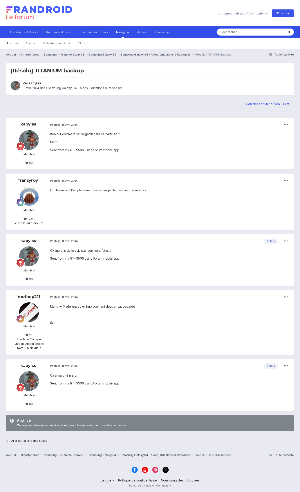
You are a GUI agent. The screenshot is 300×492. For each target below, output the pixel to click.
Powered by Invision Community (150, 485)
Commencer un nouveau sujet (267, 104)
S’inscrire (282, 13)
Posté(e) (64, 124)
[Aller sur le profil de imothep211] (29, 312)
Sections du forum (94, 32)
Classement (163, 32)
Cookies (193, 480)
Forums (12, 43)
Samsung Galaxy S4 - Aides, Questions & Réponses (85, 88)
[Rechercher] (289, 32)
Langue (106, 480)
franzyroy (28, 180)
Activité (142, 32)
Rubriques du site (58, 32)
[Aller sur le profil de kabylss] (15, 85)
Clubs (82, 43)
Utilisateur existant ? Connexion (241, 13)
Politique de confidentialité (137, 480)
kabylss (35, 83)
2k (30, 335)
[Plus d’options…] (286, 124)
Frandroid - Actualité (24, 32)
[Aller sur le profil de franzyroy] (29, 196)
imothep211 (28, 296)
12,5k (30, 218)
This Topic (271, 32)
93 (30, 162)
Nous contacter (172, 480)
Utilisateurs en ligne (56, 43)
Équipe (30, 43)
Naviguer (122, 32)
